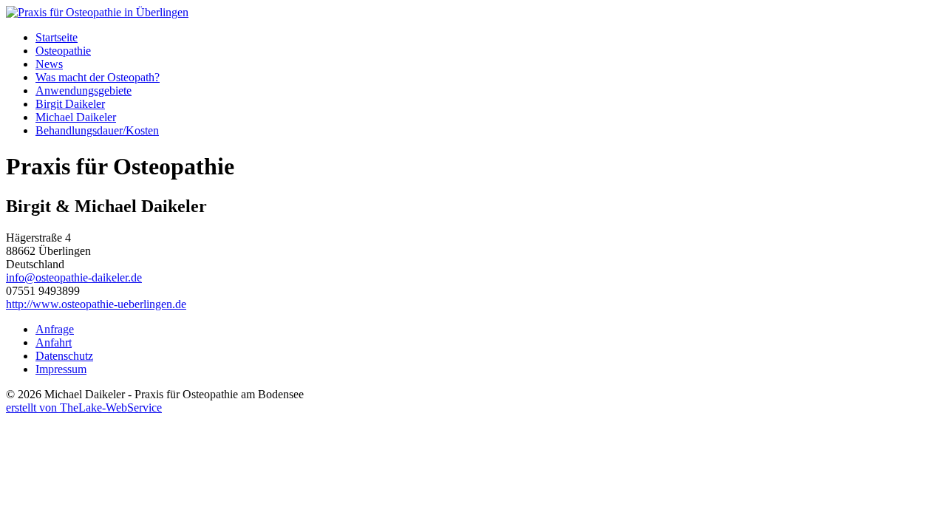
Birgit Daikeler (70, 104)
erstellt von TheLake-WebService (84, 407)
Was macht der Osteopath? (97, 77)
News (49, 64)
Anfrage (54, 329)
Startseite (56, 37)
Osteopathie (63, 50)
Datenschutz (64, 355)
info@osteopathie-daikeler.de (74, 277)
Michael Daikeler (75, 117)
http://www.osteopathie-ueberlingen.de (96, 304)
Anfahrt (53, 342)
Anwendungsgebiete (83, 90)
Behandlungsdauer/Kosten (97, 130)
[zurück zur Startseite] (97, 12)
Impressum (60, 369)
